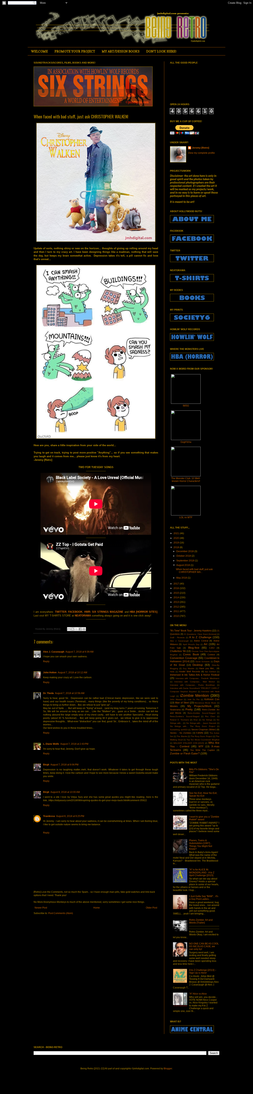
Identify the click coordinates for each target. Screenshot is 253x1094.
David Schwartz (202, 661)
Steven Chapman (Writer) (203, 729)
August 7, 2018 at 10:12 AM (72, 672)
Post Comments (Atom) (60, 913)
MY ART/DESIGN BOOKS (121, 51)
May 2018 (182, 577)
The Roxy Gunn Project (201, 736)
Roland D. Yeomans (179, 720)
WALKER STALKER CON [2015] (188, 743)
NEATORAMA (83, 615)
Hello (172, 672)
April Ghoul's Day (191, 644)
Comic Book (191, 654)
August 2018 (183, 565)
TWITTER (60, 611)
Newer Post (41, 907)
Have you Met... (207, 668)
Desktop (198, 664)
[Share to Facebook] (80, 629)
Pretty (189, 709)
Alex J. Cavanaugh (53, 651)
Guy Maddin (188, 668)
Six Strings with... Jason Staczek (201, 723)
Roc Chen (210, 716)
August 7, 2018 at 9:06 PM (64, 764)
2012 (177, 606)
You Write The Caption (202, 750)
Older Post (151, 907)
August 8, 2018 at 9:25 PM (70, 816)
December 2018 (185, 551)
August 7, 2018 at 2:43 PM (74, 744)
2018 (177, 547)
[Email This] (69, 629)
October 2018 (184, 555)
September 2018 (185, 560)
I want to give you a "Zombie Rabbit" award (204, 818)
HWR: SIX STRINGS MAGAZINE (104, 611)
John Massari (176, 699)
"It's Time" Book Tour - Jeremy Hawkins (190, 630)
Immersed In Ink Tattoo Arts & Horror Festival (194, 674)
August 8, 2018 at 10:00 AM (65, 792)
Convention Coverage (183, 657)
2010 (177, 616)
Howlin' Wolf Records (189, 671)
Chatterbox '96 (178, 651)
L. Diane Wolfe (51, 744)
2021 (177, 533)
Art (205, 644)
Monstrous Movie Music (205, 703)
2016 (177, 588)
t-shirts (199, 733)
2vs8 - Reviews (177, 637)
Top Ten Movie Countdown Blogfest (203, 740)
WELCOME (39, 51)
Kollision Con (211, 699)
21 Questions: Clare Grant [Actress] (200, 634)
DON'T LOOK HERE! (161, 51)
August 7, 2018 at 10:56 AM (69, 693)
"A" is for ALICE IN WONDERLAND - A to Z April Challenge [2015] (201, 872)
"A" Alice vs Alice (198, 993)
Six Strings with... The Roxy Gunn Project (192, 726)
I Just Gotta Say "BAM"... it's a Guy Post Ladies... (203, 897)
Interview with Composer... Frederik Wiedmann (197, 678)
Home (96, 907)
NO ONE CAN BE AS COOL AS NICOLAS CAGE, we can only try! (204, 946)
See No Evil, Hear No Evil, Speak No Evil (203, 794)
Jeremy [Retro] (200, 147)
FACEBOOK (75, 611)
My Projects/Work (199, 706)
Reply (46, 661)
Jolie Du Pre (193, 699)
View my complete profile (201, 153)
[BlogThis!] (73, 629)
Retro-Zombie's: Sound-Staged (184, 716)
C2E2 (211, 648)
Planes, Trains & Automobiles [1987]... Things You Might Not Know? (200, 844)
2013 (177, 602)
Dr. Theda (48, 693)
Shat (195, 720)
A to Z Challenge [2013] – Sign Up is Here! (202, 971)
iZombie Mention (194, 695)
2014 (177, 597)
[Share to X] (76, 629)
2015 (177, 593)
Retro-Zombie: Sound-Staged (201, 713)
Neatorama (175, 709)
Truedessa (49, 816)
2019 (177, 542)
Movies (174, 706)
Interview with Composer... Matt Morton (194, 682)
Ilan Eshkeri (210, 672)
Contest (211, 654)
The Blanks (182, 736)
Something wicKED (179, 730)
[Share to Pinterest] (84, 629)
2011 (177, 611)
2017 (177, 583)
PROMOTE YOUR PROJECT (75, 51)
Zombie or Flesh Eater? (185, 753)
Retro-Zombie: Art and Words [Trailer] (201, 921)
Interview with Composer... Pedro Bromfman (192, 685)
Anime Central (201, 641)
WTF (200, 746)
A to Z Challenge (200, 637)
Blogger (168, 1068)
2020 (177, 538)
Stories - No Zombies (181, 733)
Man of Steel (182, 702)
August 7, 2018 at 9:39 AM (79, 651)
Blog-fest (193, 647)
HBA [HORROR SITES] (143, 611)
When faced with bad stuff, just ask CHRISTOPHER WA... (194, 570)
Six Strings (207, 720)
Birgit (46, 764)
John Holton (50, 672)
